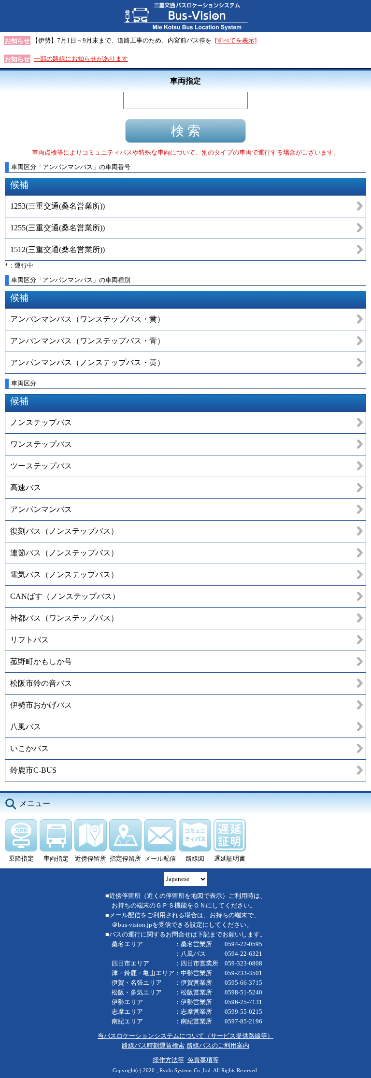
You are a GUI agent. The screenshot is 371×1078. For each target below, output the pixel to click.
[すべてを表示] (236, 40)
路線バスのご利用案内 (217, 1045)
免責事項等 (203, 1060)
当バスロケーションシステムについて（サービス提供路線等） (185, 1035)
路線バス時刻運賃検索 (153, 1045)
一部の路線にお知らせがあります (81, 58)
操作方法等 (168, 1060)
